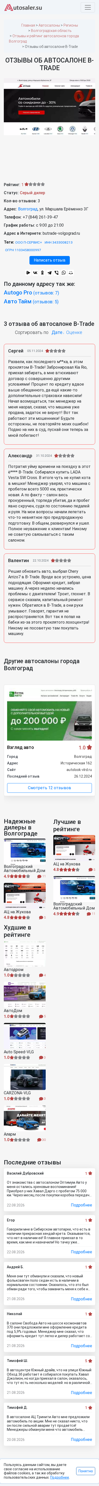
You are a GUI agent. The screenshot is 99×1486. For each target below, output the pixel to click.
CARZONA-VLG (17, 1093)
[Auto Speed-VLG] (25, 1036)
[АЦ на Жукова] (25, 896)
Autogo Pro (31, 292)
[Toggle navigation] (88, 7)
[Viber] (57, 273)
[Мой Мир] (71, 273)
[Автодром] (25, 954)
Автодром (13, 970)
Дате (57, 332)
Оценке (74, 332)
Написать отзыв (49, 260)
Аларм (10, 1134)
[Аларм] (25, 1118)
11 (43, 876)
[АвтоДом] (25, 995)
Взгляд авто (20, 747)
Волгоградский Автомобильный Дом (24, 869)
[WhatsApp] (64, 273)
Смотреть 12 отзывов (49, 787)
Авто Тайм (31, 301)
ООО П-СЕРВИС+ (28, 242)
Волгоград (28, 209)
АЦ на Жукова (17, 912)
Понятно (85, 1471)
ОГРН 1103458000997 (23, 250)
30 (43, 1140)
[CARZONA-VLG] (25, 1077)
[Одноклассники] (42, 273)
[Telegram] (49, 273)
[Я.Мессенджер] (28, 273)
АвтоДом (13, 1011)
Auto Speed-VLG (19, 1052)
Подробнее (81, 1205)
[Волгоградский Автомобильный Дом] (25, 852)
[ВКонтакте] (35, 273)
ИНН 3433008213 (59, 242)
